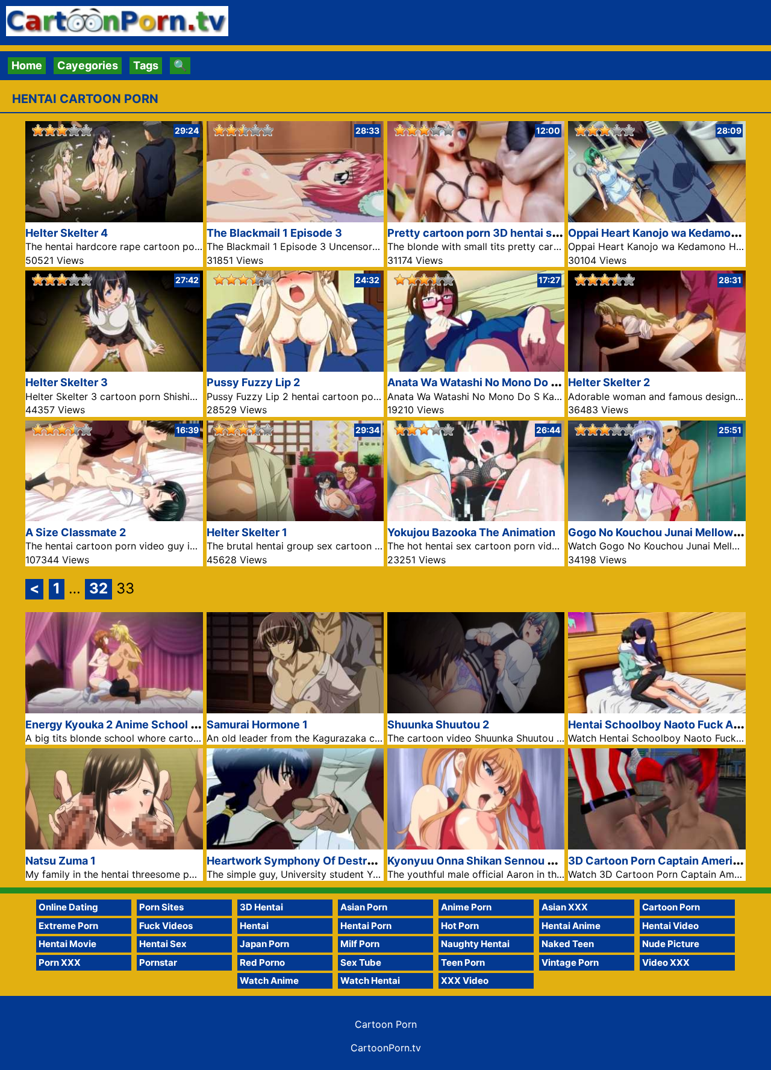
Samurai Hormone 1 (257, 724)
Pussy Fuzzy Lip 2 (253, 382)
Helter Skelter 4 (66, 233)
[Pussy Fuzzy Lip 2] (295, 367)
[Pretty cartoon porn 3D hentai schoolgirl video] (475, 218)
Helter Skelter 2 (609, 382)
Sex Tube (360, 962)
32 (98, 588)
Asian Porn (363, 907)
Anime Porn (466, 907)
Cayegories (87, 65)
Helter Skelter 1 (247, 532)
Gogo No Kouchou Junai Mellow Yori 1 (666, 532)
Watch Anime (269, 980)
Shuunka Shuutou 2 (438, 724)
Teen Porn (463, 962)
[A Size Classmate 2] (113, 517)
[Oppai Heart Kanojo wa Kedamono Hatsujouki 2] (656, 218)
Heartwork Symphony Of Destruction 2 (308, 860)
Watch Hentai (370, 980)
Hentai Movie (67, 944)
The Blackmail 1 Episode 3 (274, 233)
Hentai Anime (571, 925)
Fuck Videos (166, 925)
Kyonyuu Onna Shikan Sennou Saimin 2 (489, 860)
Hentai (254, 925)
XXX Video (465, 980)
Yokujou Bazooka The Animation (471, 532)
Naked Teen (568, 944)
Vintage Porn (570, 962)
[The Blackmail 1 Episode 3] (295, 218)
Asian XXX (565, 907)
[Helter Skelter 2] (656, 367)
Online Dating (68, 907)
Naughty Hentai (475, 944)
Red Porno (262, 962)
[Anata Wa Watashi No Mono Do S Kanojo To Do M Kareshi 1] (475, 367)
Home (26, 65)
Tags (145, 65)
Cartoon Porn (671, 907)
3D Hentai (261, 907)
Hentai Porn (366, 925)
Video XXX (666, 962)
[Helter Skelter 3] (113, 367)
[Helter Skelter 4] (113, 218)
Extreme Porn (68, 925)
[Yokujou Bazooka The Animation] (475, 517)
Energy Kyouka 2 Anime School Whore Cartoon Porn (161, 724)
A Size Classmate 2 (75, 532)
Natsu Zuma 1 (60, 860)
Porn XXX (60, 962)
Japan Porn (264, 944)
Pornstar (158, 962)
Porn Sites (161, 907)
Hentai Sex (163, 944)
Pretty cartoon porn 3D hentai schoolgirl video (508, 233)
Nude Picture (670, 944)
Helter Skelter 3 (66, 382)
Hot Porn (460, 925)
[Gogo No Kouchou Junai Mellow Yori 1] (656, 517)
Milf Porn (359, 944)
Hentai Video (670, 925)
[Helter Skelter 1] (295, 517)
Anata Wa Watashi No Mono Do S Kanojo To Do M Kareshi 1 (539, 382)
